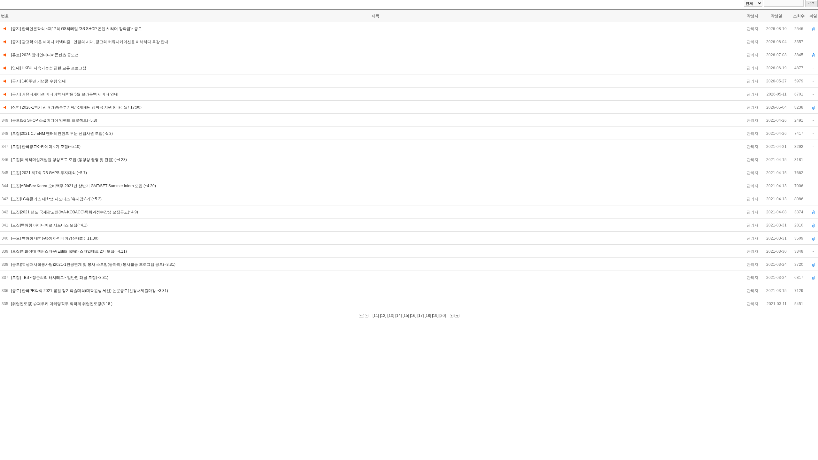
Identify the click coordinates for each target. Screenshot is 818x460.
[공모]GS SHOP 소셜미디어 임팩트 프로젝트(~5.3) (54, 120)
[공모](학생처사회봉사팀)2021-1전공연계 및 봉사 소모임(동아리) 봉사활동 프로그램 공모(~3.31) (93, 264)
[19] (435, 315)
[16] (413, 315)
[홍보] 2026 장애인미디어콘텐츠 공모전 (45, 55)
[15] (406, 315)
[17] (420, 315)
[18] (428, 315)
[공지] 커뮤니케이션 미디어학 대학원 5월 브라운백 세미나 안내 (64, 94)
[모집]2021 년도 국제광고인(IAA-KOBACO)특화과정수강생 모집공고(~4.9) (75, 212)
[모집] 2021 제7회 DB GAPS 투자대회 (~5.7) (49, 173)
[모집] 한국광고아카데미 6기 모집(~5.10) (46, 146)
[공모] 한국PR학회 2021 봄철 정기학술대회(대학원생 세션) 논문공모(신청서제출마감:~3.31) (90, 290)
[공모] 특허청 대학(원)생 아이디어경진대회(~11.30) (55, 238)
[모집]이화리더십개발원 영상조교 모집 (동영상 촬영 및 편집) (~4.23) (69, 159)
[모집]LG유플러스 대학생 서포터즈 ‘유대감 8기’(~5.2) (57, 199)
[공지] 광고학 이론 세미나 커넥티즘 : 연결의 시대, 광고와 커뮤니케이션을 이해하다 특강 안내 (89, 42)
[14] (398, 315)
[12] (383, 315)
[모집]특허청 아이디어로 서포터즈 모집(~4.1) (50, 225)
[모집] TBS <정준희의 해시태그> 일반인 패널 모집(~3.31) (60, 277)
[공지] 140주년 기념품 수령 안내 (38, 81)
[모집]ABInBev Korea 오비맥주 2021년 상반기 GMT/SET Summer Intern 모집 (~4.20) (84, 186)
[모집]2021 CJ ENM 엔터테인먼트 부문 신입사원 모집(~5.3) (62, 133)
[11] (376, 315)
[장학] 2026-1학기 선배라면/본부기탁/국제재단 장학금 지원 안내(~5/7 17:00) (76, 107)
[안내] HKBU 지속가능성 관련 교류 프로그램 (48, 68)
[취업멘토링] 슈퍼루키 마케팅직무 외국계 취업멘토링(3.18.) (62, 304)
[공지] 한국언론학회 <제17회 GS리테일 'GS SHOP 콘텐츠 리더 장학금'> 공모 (76, 29)
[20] (442, 315)
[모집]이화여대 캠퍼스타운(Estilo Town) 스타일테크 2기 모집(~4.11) (69, 251)
